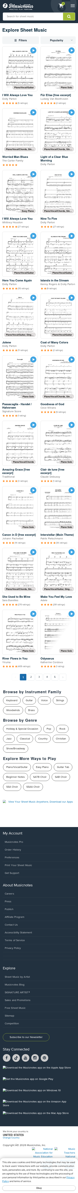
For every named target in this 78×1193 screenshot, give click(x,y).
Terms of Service (15, 940)
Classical (25, 738)
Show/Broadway (15, 748)
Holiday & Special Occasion (22, 729)
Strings (60, 700)
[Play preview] (33, 50)
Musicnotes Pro (14, 842)
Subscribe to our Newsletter (26, 1037)
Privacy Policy (13, 948)
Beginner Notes (15, 777)
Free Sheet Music (15, 1008)
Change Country (11, 1138)
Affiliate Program (14, 917)
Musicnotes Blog (15, 984)
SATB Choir (40, 777)
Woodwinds (13, 710)
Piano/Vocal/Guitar (17, 767)
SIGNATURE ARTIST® (17, 992)
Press (8, 901)
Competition (12, 1023)
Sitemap (9, 1015)
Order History (13, 849)
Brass (31, 710)
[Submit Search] (69, 16)
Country (43, 738)
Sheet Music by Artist (17, 977)
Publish (9, 909)
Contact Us (11, 925)
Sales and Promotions (17, 1000)
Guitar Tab (63, 767)
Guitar (29, 700)
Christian (61, 738)
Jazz (9, 738)
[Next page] (62, 677)
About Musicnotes (18, 885)
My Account (12, 833)
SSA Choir (12, 787)
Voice (44, 700)
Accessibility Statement (18, 932)
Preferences (12, 857)
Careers (9, 893)
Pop (49, 729)
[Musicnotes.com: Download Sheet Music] (18, 6)
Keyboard (11, 700)
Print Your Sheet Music (18, 865)
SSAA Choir (33, 787)
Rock (62, 729)
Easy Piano (42, 767)
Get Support (12, 873)
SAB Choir (61, 777)
